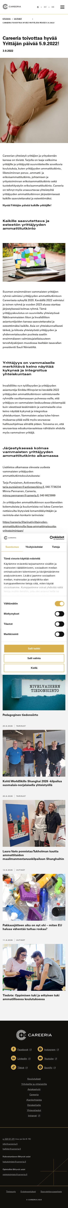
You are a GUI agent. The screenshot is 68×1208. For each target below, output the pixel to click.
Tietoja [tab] (56, 546)
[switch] (59, 613)
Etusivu (7, 19)
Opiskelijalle (34, 1105)
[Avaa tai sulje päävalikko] (62, 7)
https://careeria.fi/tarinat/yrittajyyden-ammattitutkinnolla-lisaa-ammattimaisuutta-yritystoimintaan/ (30, 526)
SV (45, 7)
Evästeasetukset (28, 1191)
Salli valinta (34, 658)
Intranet (32, 1115)
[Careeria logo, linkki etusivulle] (12, 7)
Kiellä (34, 667)
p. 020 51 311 (9, 1139)
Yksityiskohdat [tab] (34, 546)
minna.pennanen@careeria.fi (21, 495)
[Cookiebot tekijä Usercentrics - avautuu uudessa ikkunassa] (49, 538)
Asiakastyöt (34, 1089)
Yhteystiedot (34, 1110)
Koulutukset (34, 1078)
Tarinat (21, 726)
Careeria (34, 1094)
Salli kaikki (34, 648)
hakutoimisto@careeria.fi (14, 1161)
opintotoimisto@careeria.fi (15, 1174)
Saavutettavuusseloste (51, 1191)
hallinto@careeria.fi (12, 1148)
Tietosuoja (11, 1191)
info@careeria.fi (10, 1143)
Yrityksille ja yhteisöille (34, 1084)
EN (53, 7)
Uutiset (20, 870)
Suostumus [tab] (12, 546)
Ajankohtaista (34, 1099)
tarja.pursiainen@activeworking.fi (23, 486)
